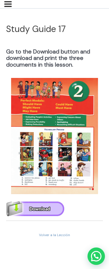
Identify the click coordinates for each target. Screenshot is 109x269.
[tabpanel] (54, 128)
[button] (96, 256)
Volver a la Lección (54, 235)
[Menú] (8, 4)
